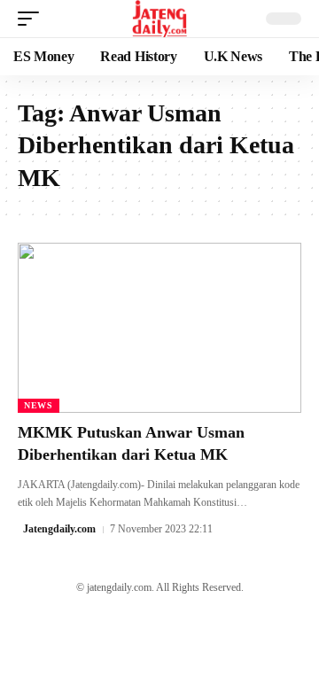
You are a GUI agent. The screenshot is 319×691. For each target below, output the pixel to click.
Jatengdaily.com (59, 529)
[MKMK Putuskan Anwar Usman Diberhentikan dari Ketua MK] (159, 328)
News (38, 405)
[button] (33, 19)
